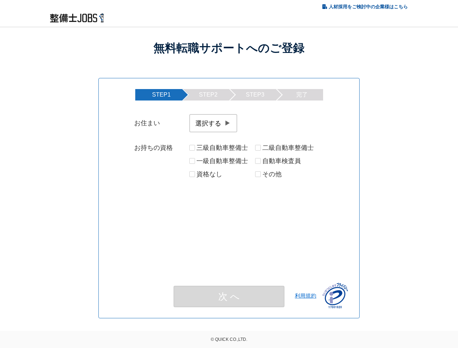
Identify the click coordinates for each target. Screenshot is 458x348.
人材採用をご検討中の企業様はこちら (368, 6)
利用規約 (305, 296)
